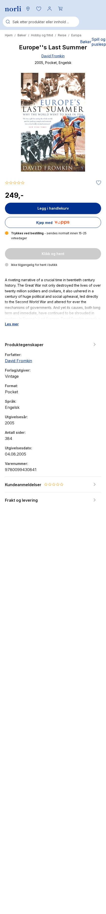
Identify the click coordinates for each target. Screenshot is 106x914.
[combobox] (41, 22)
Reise (62, 35)
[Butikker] (27, 8)
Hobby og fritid (42, 35)
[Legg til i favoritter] (97, 183)
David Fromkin (53, 56)
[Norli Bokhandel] (13, 8)
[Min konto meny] (49, 8)
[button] (38, 8)
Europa (76, 35)
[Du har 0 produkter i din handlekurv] (60, 8)
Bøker (22, 35)
